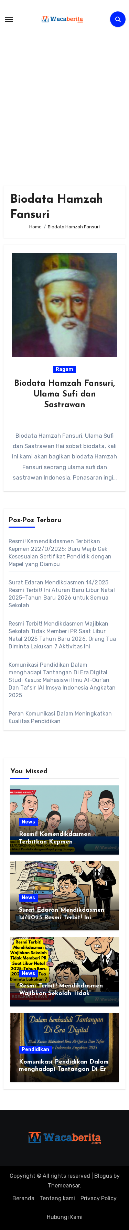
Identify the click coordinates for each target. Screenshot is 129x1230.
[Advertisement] (64, 103)
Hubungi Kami (65, 1217)
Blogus (103, 1176)
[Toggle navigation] (8, 19)
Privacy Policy (98, 1198)
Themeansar (64, 1185)
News (28, 822)
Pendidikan (35, 1050)
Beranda (23, 1198)
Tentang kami (57, 1198)
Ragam (64, 369)
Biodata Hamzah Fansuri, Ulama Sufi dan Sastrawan (64, 394)
